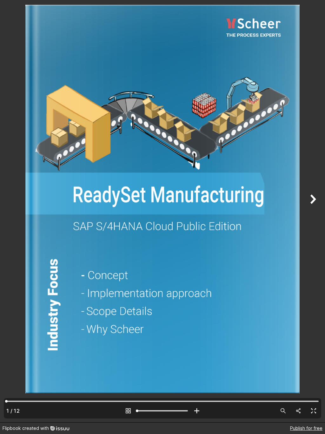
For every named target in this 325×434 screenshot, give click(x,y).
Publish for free (306, 428)
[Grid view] (128, 410)
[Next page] (312, 211)
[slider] (162, 411)
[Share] (298, 410)
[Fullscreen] (313, 410)
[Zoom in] (196, 410)
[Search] (283, 410)
